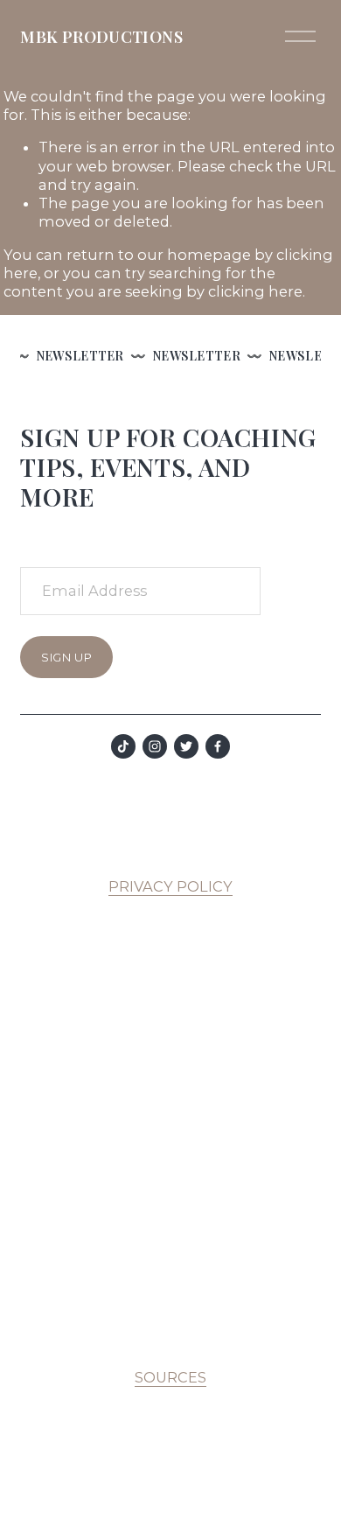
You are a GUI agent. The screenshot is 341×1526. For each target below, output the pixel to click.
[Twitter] (186, 746)
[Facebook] (217, 746)
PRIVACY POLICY (170, 886)
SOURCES (170, 1377)
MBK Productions (101, 36)
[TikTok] (123, 746)
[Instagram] (155, 746)
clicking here (255, 291)
